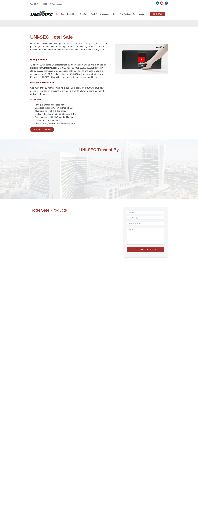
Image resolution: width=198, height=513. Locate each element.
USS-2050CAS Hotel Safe (86, 315)
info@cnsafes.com (55, 4)
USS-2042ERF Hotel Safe (41, 368)
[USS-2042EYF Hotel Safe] (51, 395)
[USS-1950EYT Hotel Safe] (97, 447)
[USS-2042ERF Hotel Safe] (51, 342)
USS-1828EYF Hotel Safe (86, 368)
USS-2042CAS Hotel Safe (41, 315)
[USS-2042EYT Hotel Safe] (51, 447)
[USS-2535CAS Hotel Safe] (97, 237)
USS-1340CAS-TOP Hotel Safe (43, 262)
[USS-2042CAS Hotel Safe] (51, 289)
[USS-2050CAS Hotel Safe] (97, 289)
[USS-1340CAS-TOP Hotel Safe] (51, 237)
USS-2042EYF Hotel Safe (41, 420)
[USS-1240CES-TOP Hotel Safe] (97, 395)
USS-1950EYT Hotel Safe (86, 473)
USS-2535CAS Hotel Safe (86, 262)
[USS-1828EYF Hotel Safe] (97, 342)
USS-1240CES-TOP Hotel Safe (88, 420)
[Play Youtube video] (141, 59)
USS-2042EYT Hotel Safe (41, 473)
